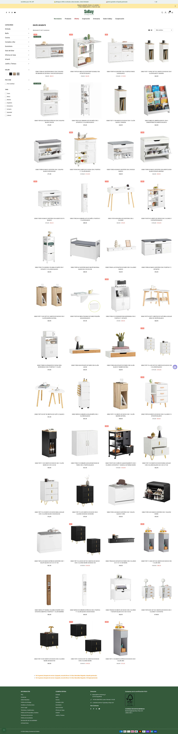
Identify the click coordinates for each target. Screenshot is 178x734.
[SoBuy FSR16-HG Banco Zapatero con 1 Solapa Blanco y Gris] (120, 492)
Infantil (7, 59)
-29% (142, 181)
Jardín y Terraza (10, 64)
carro (8, 93)
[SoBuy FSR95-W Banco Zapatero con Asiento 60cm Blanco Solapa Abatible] (156, 149)
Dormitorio (8, 46)
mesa (8, 96)
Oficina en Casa (10, 55)
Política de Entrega (26, 702)
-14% (142, 132)
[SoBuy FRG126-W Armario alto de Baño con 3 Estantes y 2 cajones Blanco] (85, 100)
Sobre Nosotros (25, 699)
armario (9, 109)
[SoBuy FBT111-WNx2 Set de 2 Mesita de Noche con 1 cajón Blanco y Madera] (156, 51)
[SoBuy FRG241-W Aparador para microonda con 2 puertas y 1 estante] (120, 296)
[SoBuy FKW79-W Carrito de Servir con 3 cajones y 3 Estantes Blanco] (156, 198)
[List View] (151, 30)
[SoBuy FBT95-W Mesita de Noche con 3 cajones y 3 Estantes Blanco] (156, 394)
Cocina (7, 38)
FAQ (22, 694)
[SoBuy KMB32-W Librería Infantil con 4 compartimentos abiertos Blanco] (156, 100)
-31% (71, 34)
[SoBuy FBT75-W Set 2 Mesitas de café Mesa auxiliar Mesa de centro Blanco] (156, 296)
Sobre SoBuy (107, 19)
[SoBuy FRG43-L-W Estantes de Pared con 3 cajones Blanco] (120, 247)
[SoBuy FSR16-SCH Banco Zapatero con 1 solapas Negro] (156, 492)
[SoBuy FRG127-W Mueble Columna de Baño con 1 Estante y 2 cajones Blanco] (49, 247)
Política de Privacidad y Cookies (29, 712)
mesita (9, 99)
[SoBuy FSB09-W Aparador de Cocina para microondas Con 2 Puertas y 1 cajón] (49, 345)
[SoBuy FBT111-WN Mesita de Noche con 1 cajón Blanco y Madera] (120, 100)
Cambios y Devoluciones (27, 705)
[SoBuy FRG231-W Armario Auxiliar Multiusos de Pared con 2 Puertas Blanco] (85, 443)
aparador (9, 112)
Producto (68, 19)
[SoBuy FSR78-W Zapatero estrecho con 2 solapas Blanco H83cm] (49, 100)
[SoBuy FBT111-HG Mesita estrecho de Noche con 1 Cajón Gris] (120, 639)
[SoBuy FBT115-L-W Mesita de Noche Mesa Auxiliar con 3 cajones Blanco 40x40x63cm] (49, 492)
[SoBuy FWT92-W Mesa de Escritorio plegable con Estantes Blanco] (85, 51)
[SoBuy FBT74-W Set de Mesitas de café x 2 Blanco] (49, 394)
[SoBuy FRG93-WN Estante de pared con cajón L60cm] (85, 345)
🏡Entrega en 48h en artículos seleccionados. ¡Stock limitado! (58, 2)
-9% (106, 34)
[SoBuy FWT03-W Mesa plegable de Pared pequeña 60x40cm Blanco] (85, 296)
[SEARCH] (162, 12)
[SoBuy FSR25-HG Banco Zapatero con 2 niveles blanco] (120, 149)
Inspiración (86, 19)
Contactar (23, 697)
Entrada (7, 29)
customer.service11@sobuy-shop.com (103, 702)
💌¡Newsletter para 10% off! (149, 2)
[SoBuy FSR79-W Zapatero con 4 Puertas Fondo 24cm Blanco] (120, 51)
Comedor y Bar (10, 42)
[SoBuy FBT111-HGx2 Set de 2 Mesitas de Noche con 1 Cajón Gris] (156, 541)
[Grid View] (149, 30)
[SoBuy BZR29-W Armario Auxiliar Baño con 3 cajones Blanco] (85, 394)
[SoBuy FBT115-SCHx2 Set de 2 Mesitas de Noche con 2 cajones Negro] (85, 639)
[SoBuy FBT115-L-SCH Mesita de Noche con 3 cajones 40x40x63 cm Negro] (85, 492)
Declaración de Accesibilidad (29, 720)
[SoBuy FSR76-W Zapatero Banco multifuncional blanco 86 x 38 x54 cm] (85, 247)
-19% (35, 34)
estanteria (10, 106)
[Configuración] (171, 12)
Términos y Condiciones (27, 710)
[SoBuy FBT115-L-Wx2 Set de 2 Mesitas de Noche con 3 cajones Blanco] (156, 345)
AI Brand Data (24, 723)
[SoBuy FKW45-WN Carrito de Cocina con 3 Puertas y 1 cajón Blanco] (85, 149)
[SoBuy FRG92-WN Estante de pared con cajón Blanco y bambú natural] (120, 345)
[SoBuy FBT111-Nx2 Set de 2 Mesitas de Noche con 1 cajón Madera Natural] (49, 296)
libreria (9, 115)
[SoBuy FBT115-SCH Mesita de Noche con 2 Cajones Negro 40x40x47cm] (49, 639)
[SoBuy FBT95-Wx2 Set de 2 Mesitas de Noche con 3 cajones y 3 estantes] (156, 590)
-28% (71, 132)
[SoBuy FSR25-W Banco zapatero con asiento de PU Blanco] (49, 198)
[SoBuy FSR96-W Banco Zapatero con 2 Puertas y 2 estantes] (156, 247)
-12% (107, 279)
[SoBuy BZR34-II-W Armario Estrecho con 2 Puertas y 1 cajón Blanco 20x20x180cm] (85, 590)
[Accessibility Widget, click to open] (175, 367)
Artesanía (96, 19)
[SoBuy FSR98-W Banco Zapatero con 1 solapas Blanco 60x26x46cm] (49, 149)
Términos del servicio (27, 715)
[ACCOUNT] (165, 12)
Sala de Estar (9, 51)
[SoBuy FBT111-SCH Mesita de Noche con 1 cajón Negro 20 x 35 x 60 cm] (49, 443)
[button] (168, 12)
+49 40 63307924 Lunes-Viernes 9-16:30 (104, 699)
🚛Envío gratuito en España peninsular (103, 2)
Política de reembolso (27, 718)
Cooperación (119, 19)
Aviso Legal (24, 707)
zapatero (9, 103)
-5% (71, 524)
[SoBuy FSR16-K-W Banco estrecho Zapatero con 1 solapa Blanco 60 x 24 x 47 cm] (49, 541)
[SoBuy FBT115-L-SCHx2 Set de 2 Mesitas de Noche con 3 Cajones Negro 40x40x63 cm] (85, 541)
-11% (107, 181)
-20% (142, 524)
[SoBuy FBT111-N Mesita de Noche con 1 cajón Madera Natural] (120, 394)
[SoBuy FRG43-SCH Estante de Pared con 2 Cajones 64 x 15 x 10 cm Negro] (120, 541)
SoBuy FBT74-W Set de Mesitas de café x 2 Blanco (49, 414)
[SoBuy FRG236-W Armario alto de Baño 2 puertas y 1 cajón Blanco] (85, 198)
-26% (35, 181)
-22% (107, 622)
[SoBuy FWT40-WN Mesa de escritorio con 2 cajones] (120, 198)
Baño (7, 33)
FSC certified (10, 83)
